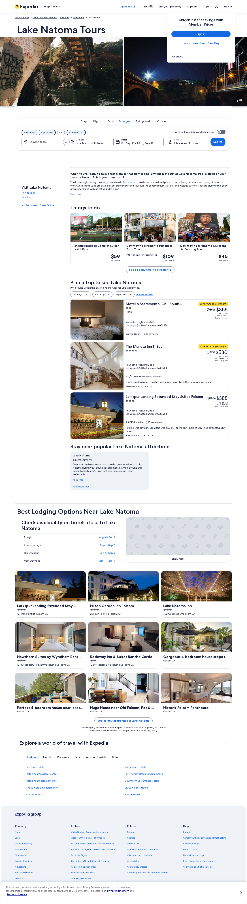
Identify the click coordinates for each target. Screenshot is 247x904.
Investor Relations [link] (23, 861)
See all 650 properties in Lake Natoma (123, 720)
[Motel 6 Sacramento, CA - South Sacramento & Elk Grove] (177, 319)
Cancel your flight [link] (191, 843)
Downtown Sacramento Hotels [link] (142, 780)
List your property (170, 6)
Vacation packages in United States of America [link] (93, 849)
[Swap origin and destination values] (66, 142)
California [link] (64, 17)
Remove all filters (144, 294)
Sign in (228, 6)
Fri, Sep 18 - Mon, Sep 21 (137, 143)
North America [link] (22, 17)
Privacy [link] (130, 832)
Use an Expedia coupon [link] (194, 855)
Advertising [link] (20, 866)
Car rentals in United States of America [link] (90, 861)
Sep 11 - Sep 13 (106, 560)
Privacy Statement (118, 890)
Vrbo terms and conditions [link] (140, 855)
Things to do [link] (29, 192)
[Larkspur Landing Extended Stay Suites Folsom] (177, 415)
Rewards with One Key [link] (82, 872)
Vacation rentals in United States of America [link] (92, 843)
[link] (201, 56)
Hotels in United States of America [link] (88, 837)
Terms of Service (17, 894)
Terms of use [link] (133, 843)
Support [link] (187, 832)
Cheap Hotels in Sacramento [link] (42, 787)
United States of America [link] (45, 17)
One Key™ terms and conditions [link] (142, 849)
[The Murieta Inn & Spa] (177, 366)
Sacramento (129, 182)
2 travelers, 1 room (186, 143)
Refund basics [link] (190, 849)
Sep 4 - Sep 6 (107, 553)
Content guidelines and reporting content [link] (147, 872)
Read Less (75, 194)
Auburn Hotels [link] (34, 794)
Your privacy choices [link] (137, 866)
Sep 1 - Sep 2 (107, 545)
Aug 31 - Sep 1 (107, 537)
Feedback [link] (20, 878)
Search (218, 142)
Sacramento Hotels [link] (135, 767)
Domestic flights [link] (79, 855)
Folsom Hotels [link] (132, 794)
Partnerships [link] (21, 849)
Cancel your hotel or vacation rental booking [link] (204, 837)
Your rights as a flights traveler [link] (197, 866)
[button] (123, 743)
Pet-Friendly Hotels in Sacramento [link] (144, 773)
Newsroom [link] (20, 855)
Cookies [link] (131, 837)
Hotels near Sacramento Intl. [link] (42, 780)
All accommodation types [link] (83, 866)
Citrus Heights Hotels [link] (136, 787)
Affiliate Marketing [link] (24, 872)
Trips (206, 6)
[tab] (84, 121)
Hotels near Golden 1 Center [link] (42, 773)
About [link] (18, 832)
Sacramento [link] (78, 17)
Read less (78, 479)
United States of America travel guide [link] (89, 832)
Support (192, 6)
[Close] (241, 893)
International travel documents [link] (198, 861)
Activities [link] (27, 197)
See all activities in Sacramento (150, 269)
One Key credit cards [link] (81, 878)
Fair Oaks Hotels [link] (35, 767)
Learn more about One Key (201, 43)
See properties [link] (81, 486)
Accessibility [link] (133, 861)
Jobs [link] (17, 837)
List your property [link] (23, 843)
